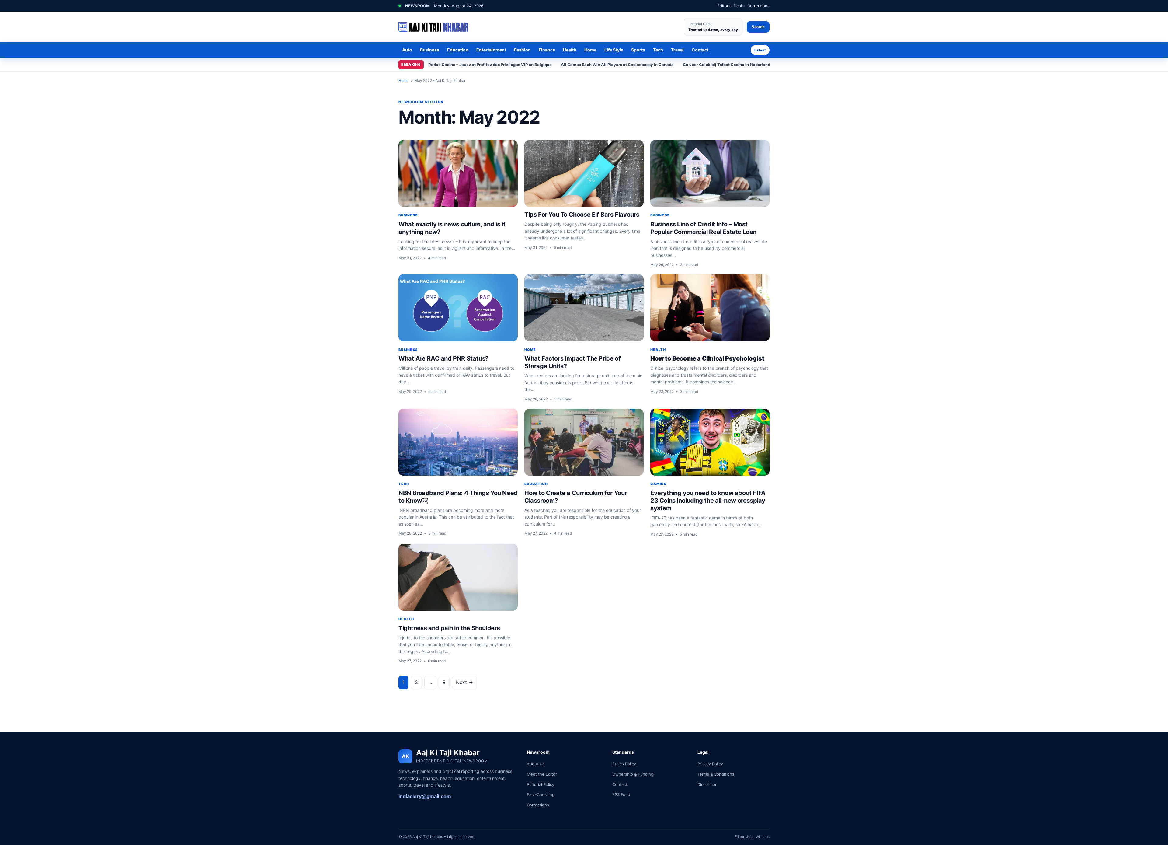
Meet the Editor (542, 774)
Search (758, 27)
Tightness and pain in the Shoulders (449, 628)
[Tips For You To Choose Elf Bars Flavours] (584, 173)
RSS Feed (621, 794)
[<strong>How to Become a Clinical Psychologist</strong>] (710, 307)
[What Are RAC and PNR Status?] (458, 307)
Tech (658, 49)
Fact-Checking (540, 794)
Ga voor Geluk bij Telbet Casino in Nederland (726, 64)
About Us (536, 763)
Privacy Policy (710, 763)
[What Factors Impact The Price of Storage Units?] (584, 307)
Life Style (613, 49)
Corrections (758, 5)
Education (457, 49)
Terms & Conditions (715, 774)
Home (590, 49)
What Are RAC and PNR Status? (443, 358)
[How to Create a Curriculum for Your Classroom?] (584, 442)
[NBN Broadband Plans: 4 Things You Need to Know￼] (458, 442)
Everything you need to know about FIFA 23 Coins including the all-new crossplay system (708, 500)
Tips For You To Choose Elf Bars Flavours (581, 214)
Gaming (658, 484)
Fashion (522, 49)
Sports (638, 49)
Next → (464, 682)
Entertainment (491, 49)
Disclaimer (707, 784)
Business (429, 49)
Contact (700, 49)
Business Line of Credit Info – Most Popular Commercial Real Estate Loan (703, 228)
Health (569, 49)
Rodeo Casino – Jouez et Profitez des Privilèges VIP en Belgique (490, 64)
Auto (407, 49)
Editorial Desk (730, 5)
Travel (677, 49)
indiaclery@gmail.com (424, 796)
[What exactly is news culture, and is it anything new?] (458, 173)
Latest (760, 50)
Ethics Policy (624, 763)
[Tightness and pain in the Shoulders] (458, 577)
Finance (547, 49)
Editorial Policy (540, 784)
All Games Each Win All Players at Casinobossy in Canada (617, 64)
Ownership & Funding (632, 774)
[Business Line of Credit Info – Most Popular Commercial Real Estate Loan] (710, 173)
